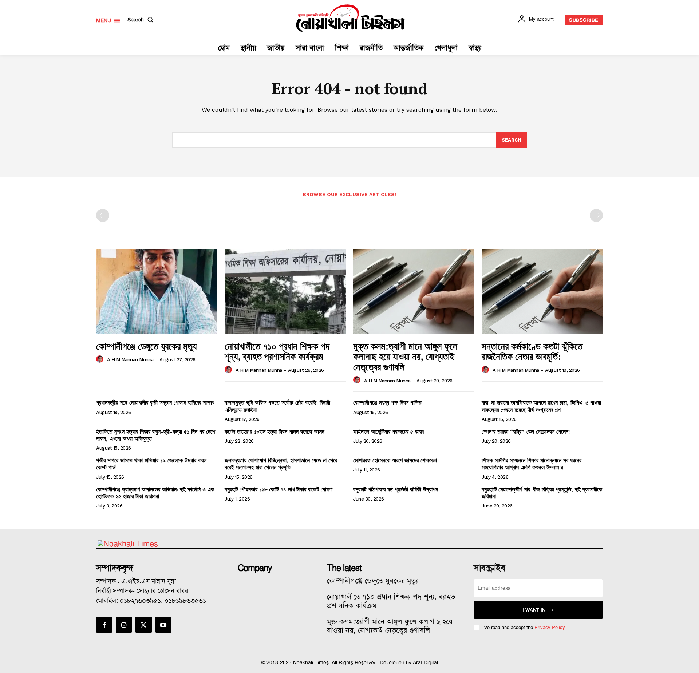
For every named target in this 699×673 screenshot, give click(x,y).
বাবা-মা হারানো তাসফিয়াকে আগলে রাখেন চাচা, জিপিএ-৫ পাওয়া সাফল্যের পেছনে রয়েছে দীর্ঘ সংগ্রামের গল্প (541, 406)
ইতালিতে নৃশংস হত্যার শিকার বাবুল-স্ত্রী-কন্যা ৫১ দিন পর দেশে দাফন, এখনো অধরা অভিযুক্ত (155, 435)
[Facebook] (104, 625)
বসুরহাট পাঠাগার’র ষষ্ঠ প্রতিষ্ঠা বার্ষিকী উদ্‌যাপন (395, 489)
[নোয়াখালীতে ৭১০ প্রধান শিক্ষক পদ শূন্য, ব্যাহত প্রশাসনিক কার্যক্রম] (285, 291)
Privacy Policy (549, 627)
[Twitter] (143, 625)
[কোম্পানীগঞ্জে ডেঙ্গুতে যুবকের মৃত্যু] (156, 291)
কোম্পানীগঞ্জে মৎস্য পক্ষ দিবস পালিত (387, 402)
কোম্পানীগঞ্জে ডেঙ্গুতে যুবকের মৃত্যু (146, 346)
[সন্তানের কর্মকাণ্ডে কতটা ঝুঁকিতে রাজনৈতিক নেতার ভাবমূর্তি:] (542, 291)
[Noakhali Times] (350, 18)
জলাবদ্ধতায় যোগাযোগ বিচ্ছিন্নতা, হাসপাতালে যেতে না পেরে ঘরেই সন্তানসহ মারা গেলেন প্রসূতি (281, 464)
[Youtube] (163, 625)
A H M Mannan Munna (130, 359)
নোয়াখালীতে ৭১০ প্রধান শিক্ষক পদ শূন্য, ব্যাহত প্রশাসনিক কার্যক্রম (277, 351)
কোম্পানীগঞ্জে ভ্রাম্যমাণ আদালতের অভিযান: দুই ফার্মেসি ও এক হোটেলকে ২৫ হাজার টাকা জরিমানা (155, 493)
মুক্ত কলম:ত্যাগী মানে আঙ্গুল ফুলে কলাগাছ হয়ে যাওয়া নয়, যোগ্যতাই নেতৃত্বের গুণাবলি (405, 356)
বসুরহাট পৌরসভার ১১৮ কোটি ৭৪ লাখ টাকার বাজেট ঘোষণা (278, 489)
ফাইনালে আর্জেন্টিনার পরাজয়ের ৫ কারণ (388, 431)
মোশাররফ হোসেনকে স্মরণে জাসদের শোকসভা (395, 460)
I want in (533, 610)
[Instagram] (124, 625)
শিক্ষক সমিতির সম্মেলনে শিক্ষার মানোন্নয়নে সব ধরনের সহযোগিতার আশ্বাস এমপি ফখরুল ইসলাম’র (531, 464)
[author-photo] (101, 359)
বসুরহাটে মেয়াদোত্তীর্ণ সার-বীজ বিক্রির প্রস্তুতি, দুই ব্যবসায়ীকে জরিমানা (542, 493)
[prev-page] (102, 215)
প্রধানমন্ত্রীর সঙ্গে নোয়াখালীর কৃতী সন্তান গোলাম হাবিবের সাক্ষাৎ (155, 402)
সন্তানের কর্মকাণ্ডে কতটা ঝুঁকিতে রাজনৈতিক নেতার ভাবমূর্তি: (532, 351)
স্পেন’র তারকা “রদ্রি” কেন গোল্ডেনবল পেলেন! (526, 431)
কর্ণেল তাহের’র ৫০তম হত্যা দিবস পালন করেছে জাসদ (274, 431)
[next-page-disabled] (596, 215)
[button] (141, 19)
